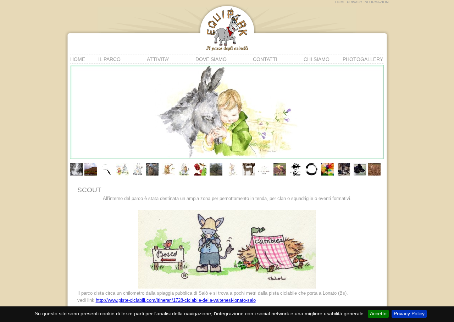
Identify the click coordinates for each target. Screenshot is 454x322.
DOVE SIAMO (211, 59)
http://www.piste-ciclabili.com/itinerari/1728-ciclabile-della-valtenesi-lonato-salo (176, 300)
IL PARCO (109, 59)
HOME (340, 2)
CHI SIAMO (317, 59)
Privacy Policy (409, 313)
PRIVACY (354, 2)
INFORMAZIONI (376, 2)
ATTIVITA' (158, 59)
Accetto (378, 313)
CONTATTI (265, 59)
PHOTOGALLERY (363, 59)
